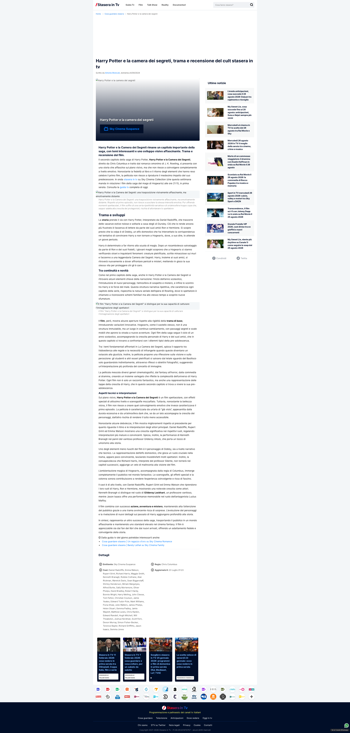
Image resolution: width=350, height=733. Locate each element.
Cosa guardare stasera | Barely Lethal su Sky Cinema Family (133, 545)
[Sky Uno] (117, 697)
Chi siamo (143, 725)
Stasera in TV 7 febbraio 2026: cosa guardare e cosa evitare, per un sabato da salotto (134, 662)
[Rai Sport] (242, 697)
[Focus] (98, 697)
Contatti (208, 725)
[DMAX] (127, 697)
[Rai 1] (98, 690)
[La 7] (156, 690)
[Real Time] (251, 690)
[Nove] (184, 690)
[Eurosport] (175, 697)
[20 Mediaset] (194, 690)
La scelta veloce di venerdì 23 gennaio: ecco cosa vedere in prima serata (186, 660)
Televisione (161, 718)
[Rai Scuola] (213, 697)
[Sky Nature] (184, 697)
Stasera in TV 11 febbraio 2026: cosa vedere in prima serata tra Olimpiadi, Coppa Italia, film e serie (108, 662)
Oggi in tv (207, 718)
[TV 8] (175, 690)
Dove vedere (193, 718)
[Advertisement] (175, 37)
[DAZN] (223, 697)
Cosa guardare (145, 718)
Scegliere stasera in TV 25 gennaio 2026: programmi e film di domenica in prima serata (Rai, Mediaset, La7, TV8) (160, 663)
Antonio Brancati (112, 73)
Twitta (244, 258)
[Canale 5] (137, 690)
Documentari (179, 5)
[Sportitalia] (204, 697)
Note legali (174, 725)
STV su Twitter (158, 725)
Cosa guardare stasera (114, 14)
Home (98, 14)
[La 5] (242, 690)
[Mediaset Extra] (146, 697)
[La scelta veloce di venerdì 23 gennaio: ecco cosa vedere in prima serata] (186, 645)
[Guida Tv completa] (251, 697)
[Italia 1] (146, 690)
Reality (165, 5)
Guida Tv (130, 5)
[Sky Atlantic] (194, 697)
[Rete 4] (127, 690)
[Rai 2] (108, 690)
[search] (251, 4)
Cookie (197, 725)
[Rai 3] (117, 690)
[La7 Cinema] (165, 690)
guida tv (124, 187)
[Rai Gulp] (156, 697)
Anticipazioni (177, 718)
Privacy (186, 725)
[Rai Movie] (137, 697)
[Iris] (213, 690)
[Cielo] (232, 690)
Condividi (221, 258)
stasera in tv (130, 179)
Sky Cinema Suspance (124, 129)
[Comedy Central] (165, 697)
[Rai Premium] (232, 697)
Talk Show (152, 5)
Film (141, 5)
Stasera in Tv (177, 708)
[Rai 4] (204, 690)
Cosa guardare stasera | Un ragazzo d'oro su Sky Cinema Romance (137, 541)
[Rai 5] (223, 690)
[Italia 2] (108, 697)
